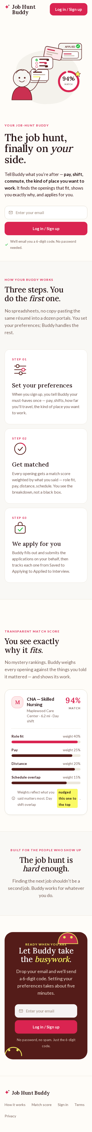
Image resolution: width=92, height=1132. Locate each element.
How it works (15, 1104)
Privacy (10, 1116)
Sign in (63, 1104)
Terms (79, 1104)
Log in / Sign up (68, 9)
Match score (42, 1104)
